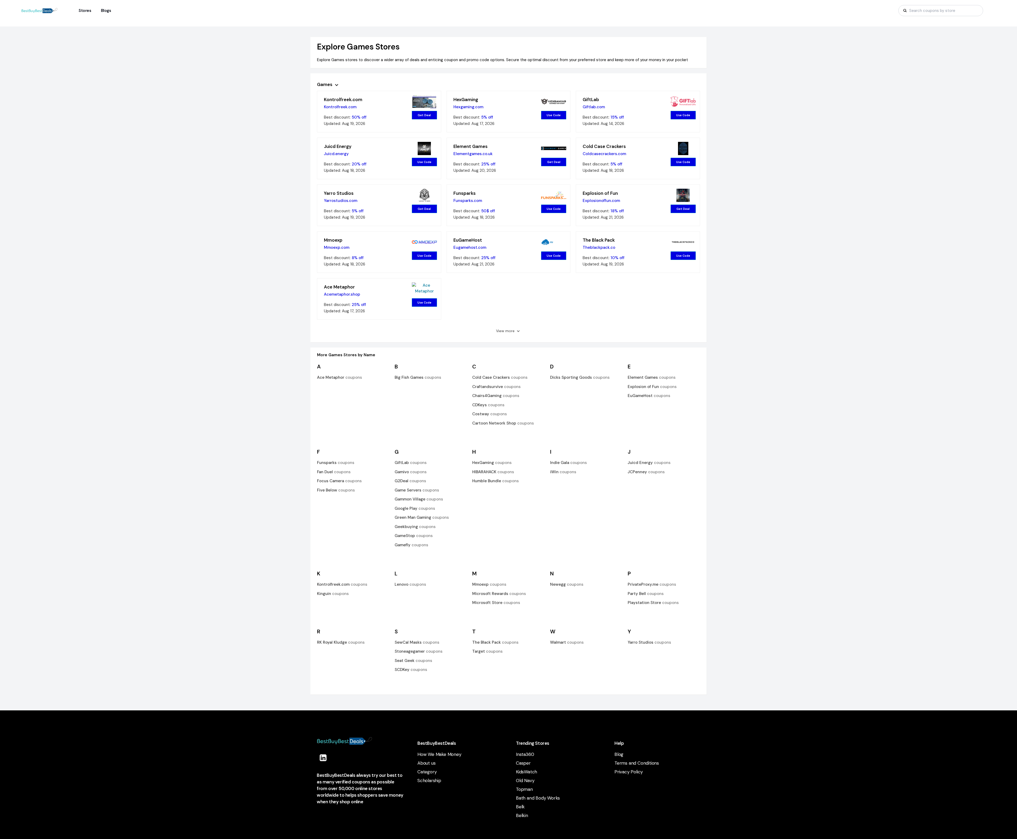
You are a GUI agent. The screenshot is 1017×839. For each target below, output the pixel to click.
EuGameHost (467, 240)
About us (426, 763)
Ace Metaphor (339, 287)
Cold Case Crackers (604, 146)
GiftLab (591, 99)
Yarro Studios (339, 193)
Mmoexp (333, 240)
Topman (524, 789)
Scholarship (429, 780)
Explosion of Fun (600, 193)
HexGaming (465, 99)
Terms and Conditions (636, 763)
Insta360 (525, 754)
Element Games (470, 146)
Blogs (106, 10)
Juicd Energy (337, 146)
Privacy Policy (628, 772)
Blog (618, 754)
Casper (523, 763)
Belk (520, 807)
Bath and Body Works (538, 798)
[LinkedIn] (323, 757)
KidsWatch (526, 772)
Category (426, 772)
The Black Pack (599, 240)
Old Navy (525, 780)
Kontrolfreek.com (343, 99)
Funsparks (464, 193)
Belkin (522, 815)
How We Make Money (439, 754)
